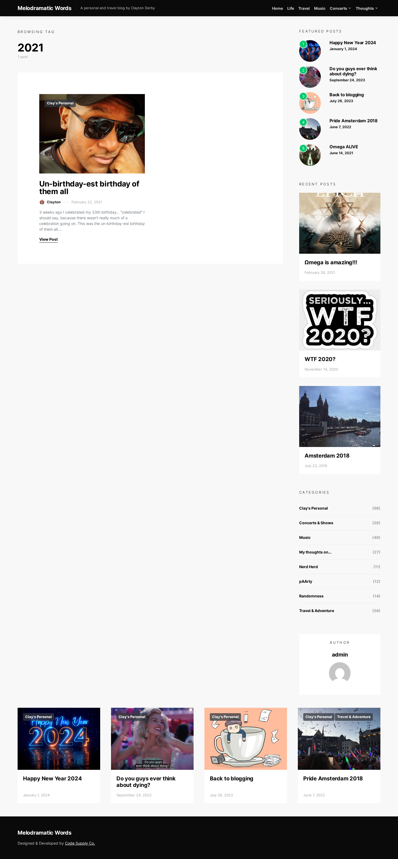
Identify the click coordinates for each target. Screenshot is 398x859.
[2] (310, 76)
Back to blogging (347, 94)
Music (319, 8)
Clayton (54, 202)
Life (290, 8)
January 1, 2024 (343, 49)
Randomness (311, 596)
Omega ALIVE (344, 146)
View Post (48, 239)
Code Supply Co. (80, 843)
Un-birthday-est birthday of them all (89, 187)
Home (277, 8)
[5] (310, 154)
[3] (310, 102)
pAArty (305, 581)
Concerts (338, 8)
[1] (310, 50)
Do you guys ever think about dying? (353, 71)
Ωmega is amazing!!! (331, 262)
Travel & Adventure (316, 610)
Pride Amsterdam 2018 (354, 120)
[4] (310, 128)
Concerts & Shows (316, 522)
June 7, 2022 (340, 127)
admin (340, 654)
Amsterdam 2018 (327, 455)
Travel (304, 8)
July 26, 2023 (341, 101)
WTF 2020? (320, 359)
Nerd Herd (308, 566)
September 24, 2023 (347, 80)
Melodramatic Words (44, 8)
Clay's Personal (60, 103)
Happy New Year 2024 (353, 42)
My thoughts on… (315, 552)
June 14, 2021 (341, 153)
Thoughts (365, 8)
